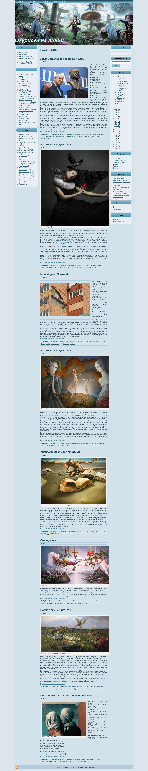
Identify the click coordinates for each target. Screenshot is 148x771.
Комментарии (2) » (93, 267)
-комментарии (119, 221)
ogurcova (21, 74)
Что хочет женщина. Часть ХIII (59, 350)
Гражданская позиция (26, 138)
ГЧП (20, 146)
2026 (117, 76)
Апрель (121, 98)
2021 (117, 113)
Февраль (121, 101)
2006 (117, 141)
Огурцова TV (23, 170)
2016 (117, 122)
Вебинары (22, 134)
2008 (117, 137)
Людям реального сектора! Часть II (63, 58)
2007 (117, 139)
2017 (117, 120)
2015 (117, 124)
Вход (114, 207)
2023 (117, 109)
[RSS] (17, 767)
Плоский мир (23, 116)
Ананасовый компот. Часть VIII (60, 452)
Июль (120, 92)
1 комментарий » (65, 445)
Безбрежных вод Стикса (68, 241)
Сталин (21, 182)
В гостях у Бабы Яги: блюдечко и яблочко (26, 63)
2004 (117, 144)
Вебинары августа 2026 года (123, 88)
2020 (117, 114)
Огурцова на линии (39, 40)
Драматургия (117, 158)
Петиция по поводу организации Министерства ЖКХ (25, 85)
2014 (117, 126)
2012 (117, 129)
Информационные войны (27, 152)
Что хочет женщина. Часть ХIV (59, 144)
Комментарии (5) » (82, 603)
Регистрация (117, 209)
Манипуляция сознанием (27, 158)
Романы (115, 166)
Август (120, 78)
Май (119, 96)
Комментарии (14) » (47, 138)
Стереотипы (24, 166)
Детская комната (24, 150)
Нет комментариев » (82, 689)
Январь (120, 103)
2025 (117, 105)
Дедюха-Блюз (23, 148)
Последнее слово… (25, 174)
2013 (117, 127)
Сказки (115, 168)
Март (119, 100)
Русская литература (25, 180)
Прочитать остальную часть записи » (52, 131)
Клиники (52, 241)
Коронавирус (23, 156)
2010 (117, 133)
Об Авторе (22, 79)
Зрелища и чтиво (25, 162)
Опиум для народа (25, 172)
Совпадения (48, 540)
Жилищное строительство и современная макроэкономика (121, 189)
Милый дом (22, 168)
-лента (116, 219)
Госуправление (23, 136)
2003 (117, 146)
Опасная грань (23, 52)
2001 (117, 148)
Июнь (120, 94)
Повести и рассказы (119, 160)
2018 (117, 118)
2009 (117, 135)
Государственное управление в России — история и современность (121, 180)
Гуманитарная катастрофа (27, 142)
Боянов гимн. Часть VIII (55, 609)
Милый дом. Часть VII (54, 274)
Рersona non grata (24, 176)
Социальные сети (26, 164)
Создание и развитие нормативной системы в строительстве (121, 195)
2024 (117, 107)
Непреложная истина (25, 56)
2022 (117, 111)
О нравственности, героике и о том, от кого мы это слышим (27, 110)
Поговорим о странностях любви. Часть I (67, 695)
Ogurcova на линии (75, 767)
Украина (21, 184)
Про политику (23, 54)
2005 (117, 142)
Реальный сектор (24, 178)
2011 (117, 131)
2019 (117, 116)
